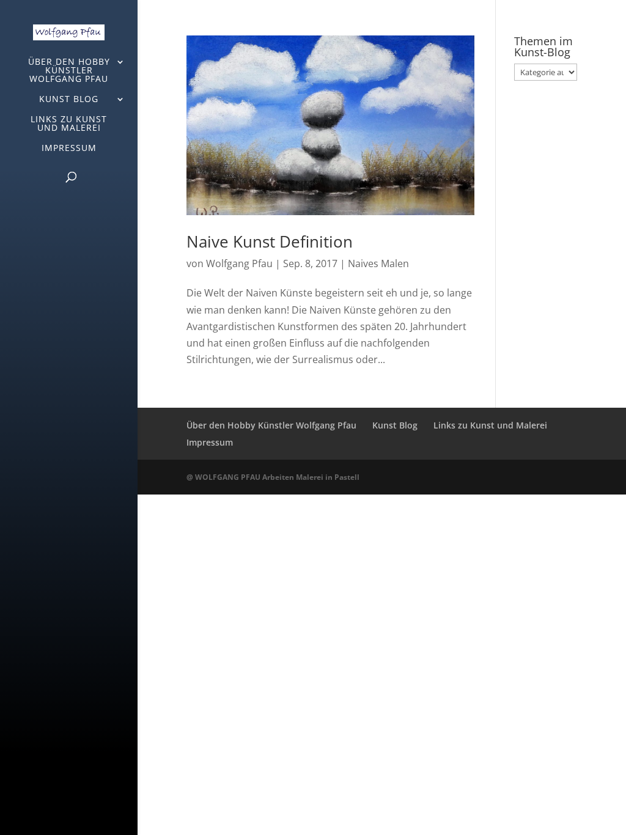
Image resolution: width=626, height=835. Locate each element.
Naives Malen (378, 263)
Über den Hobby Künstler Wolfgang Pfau (69, 70)
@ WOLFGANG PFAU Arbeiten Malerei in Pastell (272, 477)
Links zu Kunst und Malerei (69, 124)
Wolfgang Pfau (239, 263)
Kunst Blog (68, 100)
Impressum (69, 148)
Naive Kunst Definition (269, 241)
